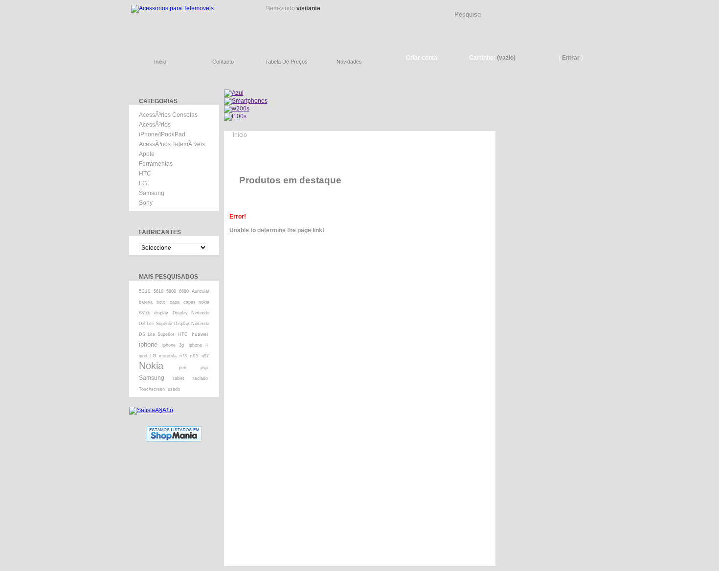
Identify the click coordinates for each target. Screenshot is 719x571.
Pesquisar (587, 7)
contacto (223, 62)
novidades (349, 62)
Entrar (571, 57)
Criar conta (421, 57)
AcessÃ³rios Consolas (168, 114)
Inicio (240, 135)
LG (143, 183)
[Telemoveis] (188, 22)
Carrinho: (482, 57)
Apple (147, 154)
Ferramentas (156, 163)
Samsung (151, 193)
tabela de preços (286, 62)
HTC (145, 173)
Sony (146, 202)
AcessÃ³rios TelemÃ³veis (172, 144)
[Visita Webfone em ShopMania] (174, 429)
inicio (160, 62)
